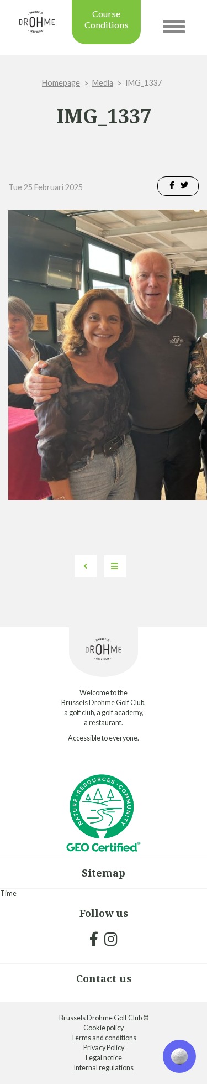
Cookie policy (103, 1028)
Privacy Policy (103, 1048)
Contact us (103, 978)
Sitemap (103, 872)
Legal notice (104, 1058)
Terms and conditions (103, 1038)
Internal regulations (104, 1068)
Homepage (61, 82)
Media (102, 82)
